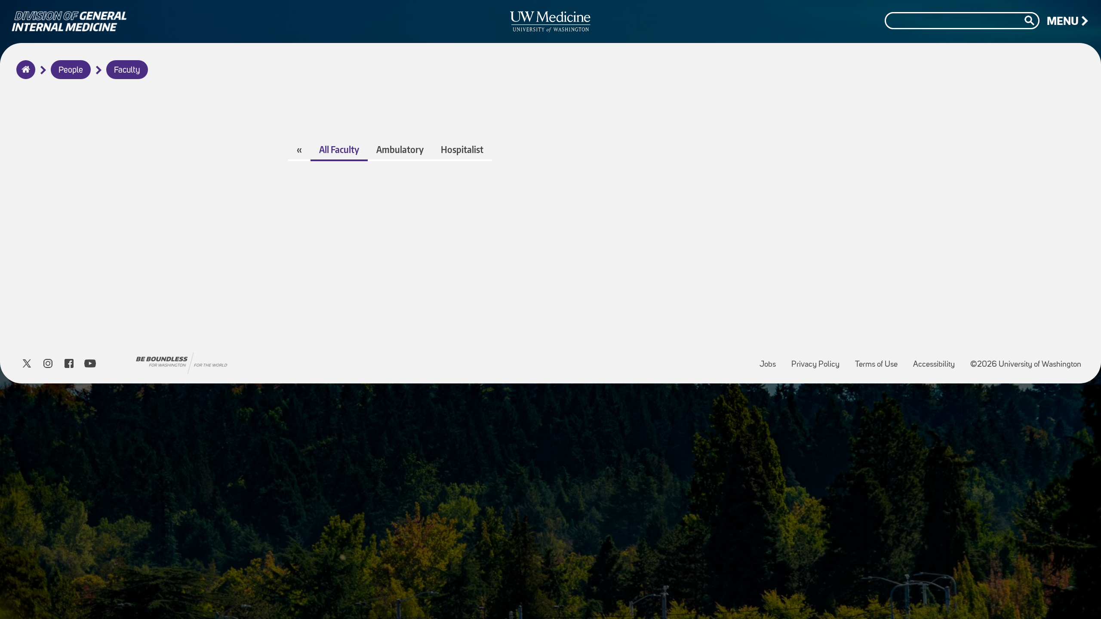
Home (24, 75)
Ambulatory (400, 149)
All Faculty (339, 149)
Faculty (127, 70)
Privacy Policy (818, 360)
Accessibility (937, 360)
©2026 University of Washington (1025, 365)
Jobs (771, 360)
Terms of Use (879, 360)
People (70, 70)
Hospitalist (462, 149)
